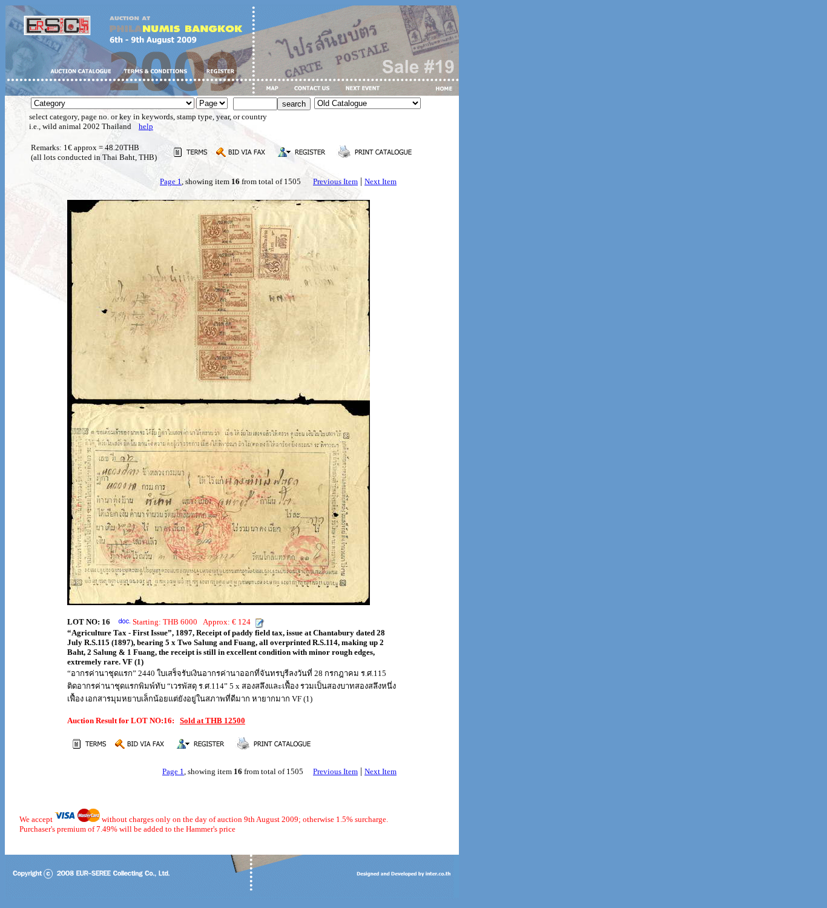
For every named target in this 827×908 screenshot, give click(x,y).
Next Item (380, 181)
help (146, 126)
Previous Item (335, 181)
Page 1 (171, 181)
